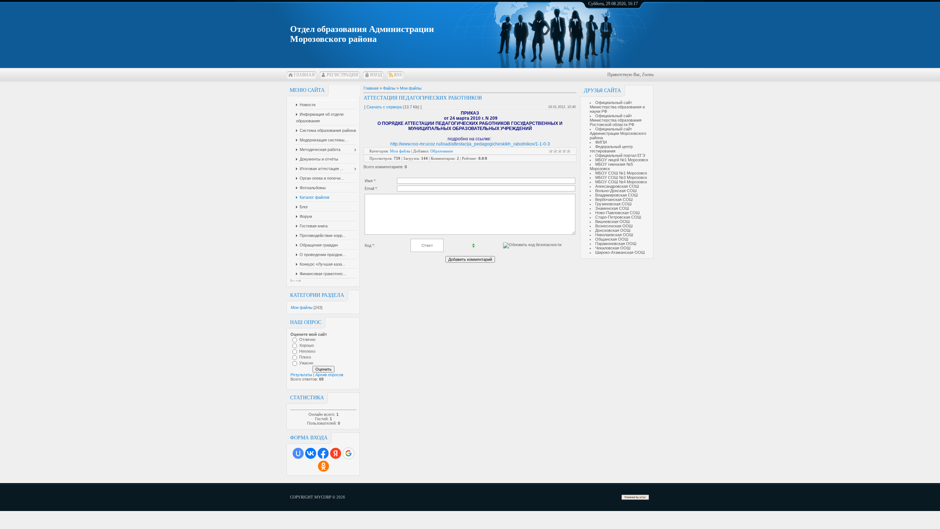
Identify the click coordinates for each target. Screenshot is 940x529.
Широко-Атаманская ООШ (620, 252)
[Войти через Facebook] (323, 453)
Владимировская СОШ (616, 195)
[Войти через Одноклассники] (323, 466)
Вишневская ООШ (612, 221)
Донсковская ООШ (612, 230)
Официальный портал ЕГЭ (620, 155)
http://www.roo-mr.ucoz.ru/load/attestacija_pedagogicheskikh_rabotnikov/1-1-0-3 (470, 144)
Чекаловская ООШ (612, 248)
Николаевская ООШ (614, 235)
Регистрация (342, 75)
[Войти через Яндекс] (335, 453)
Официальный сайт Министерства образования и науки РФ (617, 107)
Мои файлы (301, 307)
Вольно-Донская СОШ (616, 190)
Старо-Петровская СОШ (618, 217)
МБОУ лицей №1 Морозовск (621, 160)
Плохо (305, 357)
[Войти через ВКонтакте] (310, 453)
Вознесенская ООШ (614, 226)
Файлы (389, 88)
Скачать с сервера (384, 107)
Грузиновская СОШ (613, 204)
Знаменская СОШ (612, 208)
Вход (376, 75)
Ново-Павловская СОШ (617, 212)
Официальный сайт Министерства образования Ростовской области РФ (615, 120)
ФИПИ (601, 142)
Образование (441, 151)
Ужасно (306, 363)
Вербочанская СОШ (614, 199)
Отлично (307, 339)
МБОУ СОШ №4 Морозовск (621, 182)
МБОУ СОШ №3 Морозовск (621, 177)
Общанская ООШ (611, 239)
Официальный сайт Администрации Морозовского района (618, 133)
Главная (304, 75)
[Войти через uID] (298, 453)
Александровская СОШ (617, 186)
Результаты (301, 375)
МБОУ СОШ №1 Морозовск (621, 173)
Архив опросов (329, 375)
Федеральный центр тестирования (611, 148)
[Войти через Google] (348, 453)
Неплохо (307, 351)
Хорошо (306, 345)
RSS (398, 75)
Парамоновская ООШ (615, 243)
